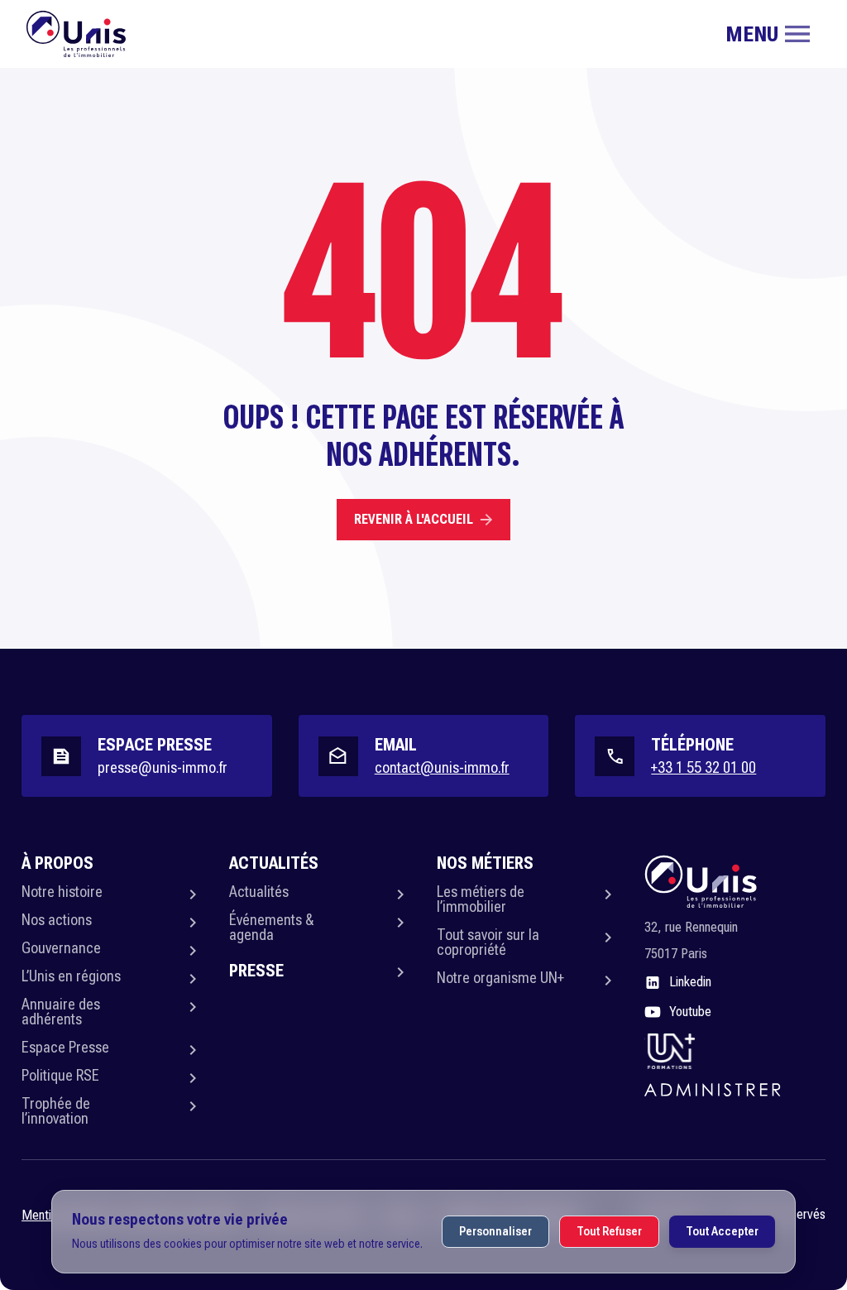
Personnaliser (495, 1231)
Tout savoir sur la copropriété (488, 942)
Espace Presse (65, 1047)
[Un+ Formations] (670, 1050)
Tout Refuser (609, 1231)
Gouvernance (61, 948)
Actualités (259, 891)
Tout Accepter (722, 1231)
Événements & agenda (271, 927)
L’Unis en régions (71, 976)
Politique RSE (60, 1075)
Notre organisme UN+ (500, 977)
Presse (256, 971)
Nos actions (57, 919)
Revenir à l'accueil (413, 519)
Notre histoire (62, 891)
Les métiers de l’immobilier (480, 899)
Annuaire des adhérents (61, 1011)
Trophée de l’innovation (56, 1111)
